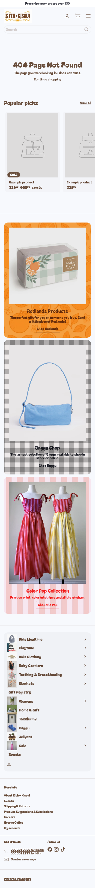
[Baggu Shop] (47, 393)
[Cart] (77, 16)
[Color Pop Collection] (47, 533)
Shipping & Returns (17, 806)
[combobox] (47, 29)
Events (9, 801)
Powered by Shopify (17, 879)
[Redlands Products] (47, 266)
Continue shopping (47, 79)
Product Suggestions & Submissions (28, 811)
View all (85, 103)
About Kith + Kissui (17, 795)
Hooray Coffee (13, 822)
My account (12, 828)
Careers (9, 817)
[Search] (86, 29)
